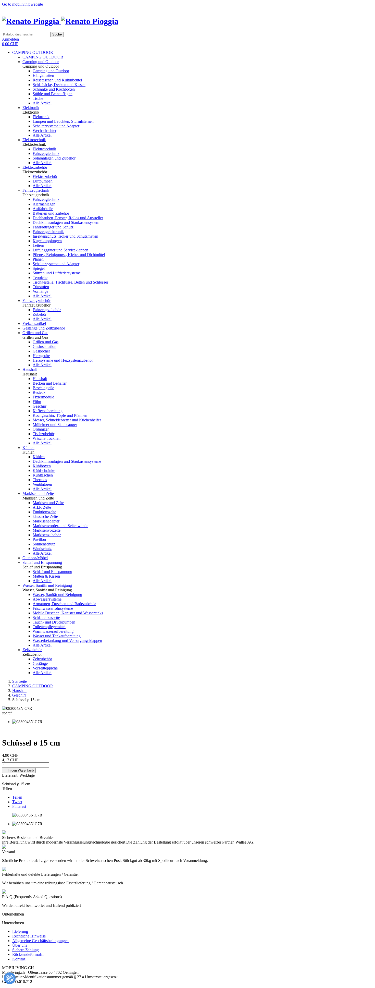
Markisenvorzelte (46, 530)
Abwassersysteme (47, 599)
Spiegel (39, 268)
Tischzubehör (43, 434)
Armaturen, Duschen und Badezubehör (64, 604)
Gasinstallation (44, 346)
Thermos (40, 480)
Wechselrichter (44, 130)
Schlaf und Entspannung (42, 562)
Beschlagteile (43, 388)
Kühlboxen (42, 466)
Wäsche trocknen (46, 438)
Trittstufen (41, 287)
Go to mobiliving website (22, 4)
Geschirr (39, 406)
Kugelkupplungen (47, 241)
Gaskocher (41, 351)
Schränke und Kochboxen (54, 89)
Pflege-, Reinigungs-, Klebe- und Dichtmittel (69, 254)
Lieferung (20, 931)
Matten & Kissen (46, 576)
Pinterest (19, 806)
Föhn (37, 401)
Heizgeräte (41, 355)
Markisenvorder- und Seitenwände (60, 525)
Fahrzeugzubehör (36, 300)
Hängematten (43, 75)
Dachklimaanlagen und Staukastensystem (66, 222)
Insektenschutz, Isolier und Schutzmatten (65, 236)
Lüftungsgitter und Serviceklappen (60, 250)
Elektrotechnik (34, 140)
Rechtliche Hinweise (29, 936)
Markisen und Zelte (38, 493)
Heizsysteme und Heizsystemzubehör (63, 360)
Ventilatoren (42, 484)
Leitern (38, 245)
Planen (38, 259)
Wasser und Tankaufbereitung (57, 636)
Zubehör (39, 314)
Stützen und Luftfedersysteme (57, 273)
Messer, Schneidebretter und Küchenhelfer (67, 420)
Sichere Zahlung (25, 950)
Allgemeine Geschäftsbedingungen (40, 940)
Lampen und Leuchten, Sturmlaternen (63, 121)
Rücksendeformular (28, 954)
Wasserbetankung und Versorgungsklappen (67, 640)
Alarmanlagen (44, 204)
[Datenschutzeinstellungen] (10, 978)
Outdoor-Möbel (35, 558)
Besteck (39, 392)
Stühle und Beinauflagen (52, 94)
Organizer (41, 429)
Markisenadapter (46, 521)
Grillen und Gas (35, 333)
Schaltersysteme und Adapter (56, 126)
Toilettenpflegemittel (49, 627)
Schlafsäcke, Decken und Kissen (59, 84)
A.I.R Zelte (42, 507)
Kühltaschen (43, 475)
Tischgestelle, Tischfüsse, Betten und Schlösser (70, 282)
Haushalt (29, 369)
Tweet (17, 802)
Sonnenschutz (44, 544)
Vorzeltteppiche (45, 668)
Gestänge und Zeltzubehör (43, 328)
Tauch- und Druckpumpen (54, 622)
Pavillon (39, 539)
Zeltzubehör (32, 650)
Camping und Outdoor (40, 61)
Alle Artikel (42, 103)
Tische (38, 98)
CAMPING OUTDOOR (32, 52)
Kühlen (28, 447)
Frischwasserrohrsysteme (53, 608)
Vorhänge (40, 291)
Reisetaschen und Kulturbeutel (57, 80)
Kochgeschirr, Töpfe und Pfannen (60, 415)
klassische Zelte (45, 516)
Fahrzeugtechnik (46, 153)
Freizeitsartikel (34, 323)
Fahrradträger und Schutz (53, 227)
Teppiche (40, 277)
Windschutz (42, 548)
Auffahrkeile (43, 208)
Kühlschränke (44, 470)
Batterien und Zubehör (51, 213)
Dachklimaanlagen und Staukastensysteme (67, 461)
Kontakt (18, 959)
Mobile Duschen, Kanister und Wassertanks (68, 613)
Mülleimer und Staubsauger (55, 424)
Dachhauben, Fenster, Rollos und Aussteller (68, 218)
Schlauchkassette (46, 617)
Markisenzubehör (47, 535)
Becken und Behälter (50, 383)
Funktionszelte (44, 512)
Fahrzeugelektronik (48, 231)
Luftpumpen (43, 181)
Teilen (17, 797)
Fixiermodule (43, 397)
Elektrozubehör (34, 167)
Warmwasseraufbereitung (53, 631)
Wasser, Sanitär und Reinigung (47, 585)
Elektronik (30, 107)
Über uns (19, 945)
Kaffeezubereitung (47, 411)
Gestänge (40, 663)
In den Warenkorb (19, 770)
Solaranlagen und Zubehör (54, 158)
